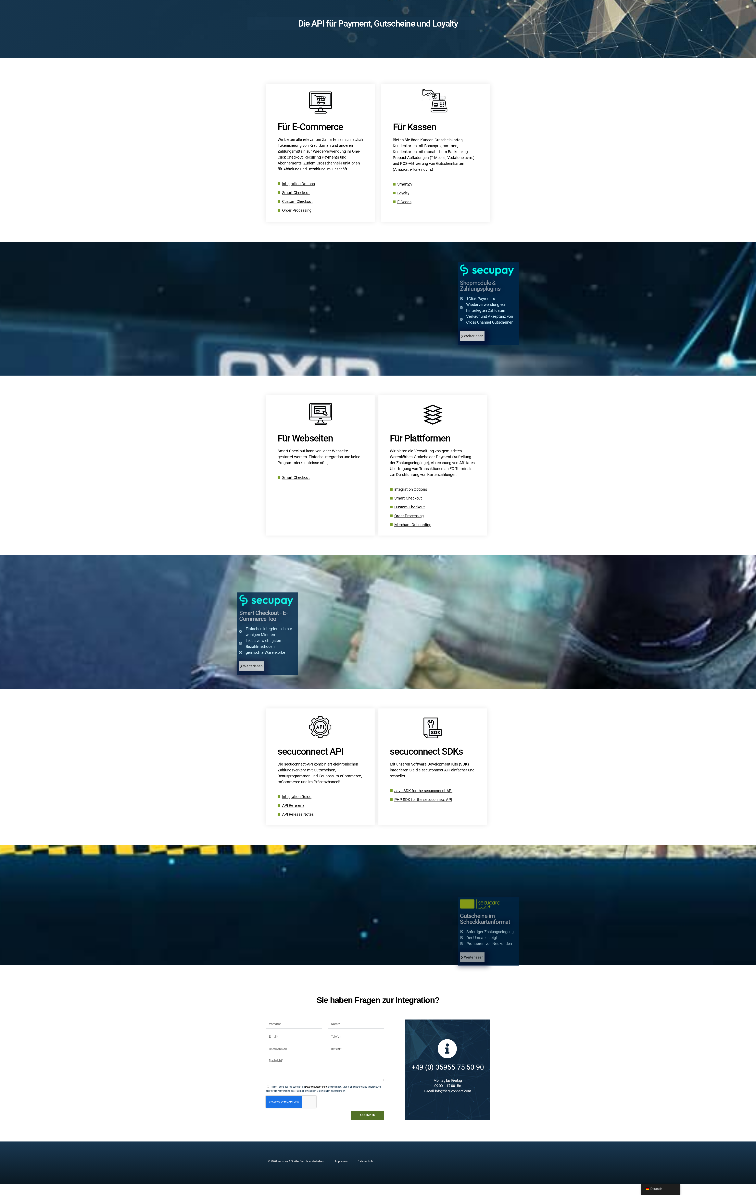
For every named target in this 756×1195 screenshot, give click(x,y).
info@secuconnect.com (453, 1091)
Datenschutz (365, 1161)
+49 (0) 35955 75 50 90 (447, 1067)
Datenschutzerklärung (316, 1086)
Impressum (342, 1161)
